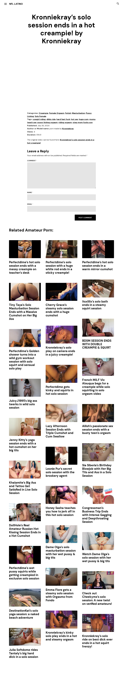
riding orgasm (65, 122)
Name (30, 192)
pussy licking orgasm (47, 122)
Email (30, 204)
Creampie (43, 113)
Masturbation (78, 113)
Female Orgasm (56, 113)
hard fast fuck (63, 119)
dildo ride (51, 119)
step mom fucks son (83, 122)
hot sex (74, 119)
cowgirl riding (39, 119)
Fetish (68, 113)
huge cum (84, 119)
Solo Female (40, 116)
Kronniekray (68, 128)
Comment (32, 161)
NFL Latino (16, 4)
